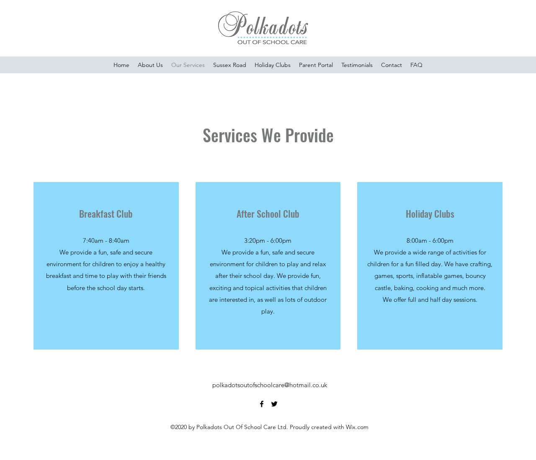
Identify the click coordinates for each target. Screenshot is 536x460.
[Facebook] (262, 404)
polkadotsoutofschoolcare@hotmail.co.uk (269, 385)
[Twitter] (274, 404)
